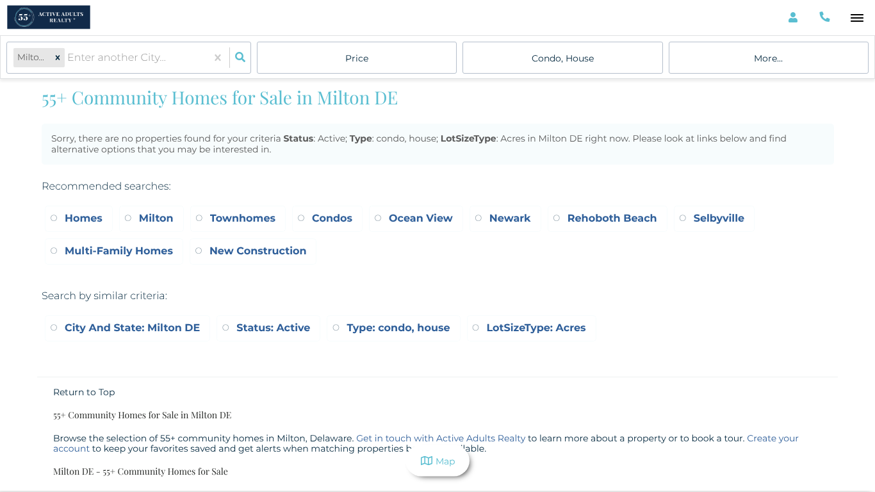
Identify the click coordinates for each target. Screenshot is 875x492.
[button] (58, 58)
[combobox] (68, 58)
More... (768, 58)
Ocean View (421, 219)
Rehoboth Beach (612, 219)
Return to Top (84, 392)
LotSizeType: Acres (536, 328)
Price (356, 58)
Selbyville (719, 219)
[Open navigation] (856, 18)
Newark (510, 219)
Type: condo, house (398, 328)
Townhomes (242, 219)
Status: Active (273, 328)
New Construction (258, 251)
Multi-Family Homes (119, 251)
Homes (83, 219)
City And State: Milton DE (132, 328)
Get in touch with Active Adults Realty (440, 438)
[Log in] (792, 17)
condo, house (563, 58)
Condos (332, 219)
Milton (156, 219)
